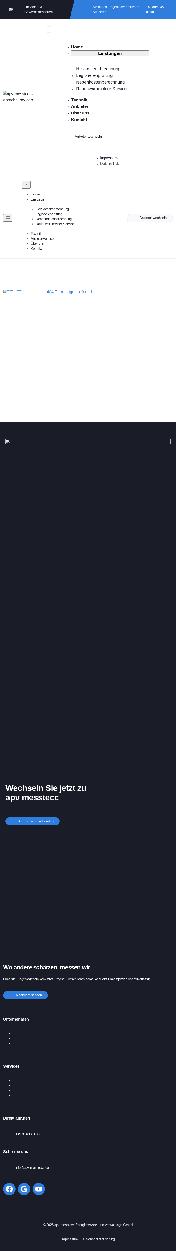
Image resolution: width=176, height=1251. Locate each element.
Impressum (69, 1239)
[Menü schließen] (26, 185)
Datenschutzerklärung (99, 1239)
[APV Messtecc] (20, 97)
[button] (49, 26)
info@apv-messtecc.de (32, 1168)
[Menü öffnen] (7, 218)
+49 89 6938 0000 (28, 1134)
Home (34, 292)
